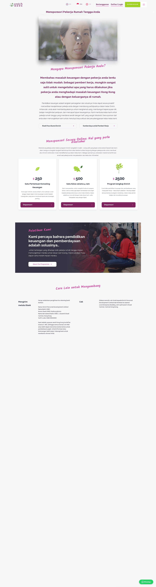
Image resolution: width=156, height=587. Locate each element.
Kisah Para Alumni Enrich (51, 126)
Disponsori (27, 205)
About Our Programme (41, 264)
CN (90, 4)
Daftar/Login (117, 4)
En (70, 4)
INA (81, 4)
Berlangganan (102, 4)
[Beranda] (16, 8)
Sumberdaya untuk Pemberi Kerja (96, 126)
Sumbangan (132, 4)
